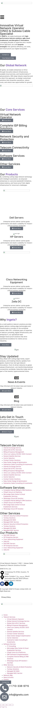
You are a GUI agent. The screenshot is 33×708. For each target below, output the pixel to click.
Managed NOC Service (11, 522)
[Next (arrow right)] (4, 707)
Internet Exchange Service (12, 448)
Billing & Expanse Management (14, 452)
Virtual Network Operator (15, 619)
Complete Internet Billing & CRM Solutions (18, 490)
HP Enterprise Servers (11, 537)
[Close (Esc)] (11, 705)
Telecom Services (9, 617)
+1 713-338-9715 (19, 685)
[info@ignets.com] (4, 697)
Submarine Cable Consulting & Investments (18, 464)
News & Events (8, 677)
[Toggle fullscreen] (4, 705)
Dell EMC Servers (9, 535)
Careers (6, 679)
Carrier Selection (9, 458)
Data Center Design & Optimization (15, 462)
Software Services (10, 644)
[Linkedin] (11, 584)
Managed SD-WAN (10, 520)
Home (5, 615)
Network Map (8, 675)
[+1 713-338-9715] (4, 688)
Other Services (8, 665)
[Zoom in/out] (1, 705)
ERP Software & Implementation (17, 654)
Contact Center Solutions (12, 460)
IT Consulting (11, 646)
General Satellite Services (12, 456)
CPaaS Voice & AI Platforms (13, 492)
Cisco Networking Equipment (13, 539)
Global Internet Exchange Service (18, 621)
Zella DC (6, 541)
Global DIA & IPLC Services (13, 450)
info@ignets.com (19, 694)
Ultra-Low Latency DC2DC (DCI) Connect (18, 454)
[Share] (8, 705)
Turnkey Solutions (9, 518)
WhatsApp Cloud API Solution (13, 498)
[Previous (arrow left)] (1, 707)
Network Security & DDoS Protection (16, 516)
